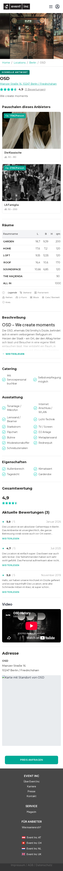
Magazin (31, 811)
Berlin (32, 62)
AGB (30, 865)
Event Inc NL (34, 848)
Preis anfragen (31, 759)
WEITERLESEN (15, 353)
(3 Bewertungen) (35, 89)
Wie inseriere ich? (31, 827)
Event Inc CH (34, 842)
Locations (20, 62)
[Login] (57, 6)
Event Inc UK (34, 854)
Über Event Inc (32, 781)
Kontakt (31, 796)
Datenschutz (44, 865)
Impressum (18, 865)
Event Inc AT (34, 837)
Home (6, 62)
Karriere (31, 786)
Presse (31, 791)
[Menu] (50, 6)
